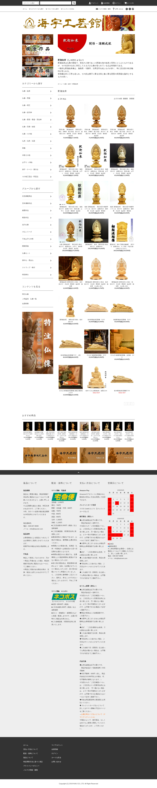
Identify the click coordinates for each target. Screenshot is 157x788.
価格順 (125, 98)
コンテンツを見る (68, 9)
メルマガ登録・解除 (104, 9)
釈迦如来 (75, 84)
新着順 (131, 98)
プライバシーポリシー (31, 766)
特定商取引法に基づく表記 (33, 762)
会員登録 (107, 3)
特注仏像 (25, 294)
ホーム (25, 9)
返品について (28, 757)
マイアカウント (57, 745)
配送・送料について (30, 753)
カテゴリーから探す (37, 9)
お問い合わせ (119, 9)
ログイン (118, 3)
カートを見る (56, 757)
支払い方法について (30, 749)
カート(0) (130, 3)
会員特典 (25, 303)
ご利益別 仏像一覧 (29, 299)
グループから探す (53, 9)
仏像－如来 (67, 84)
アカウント (95, 3)
